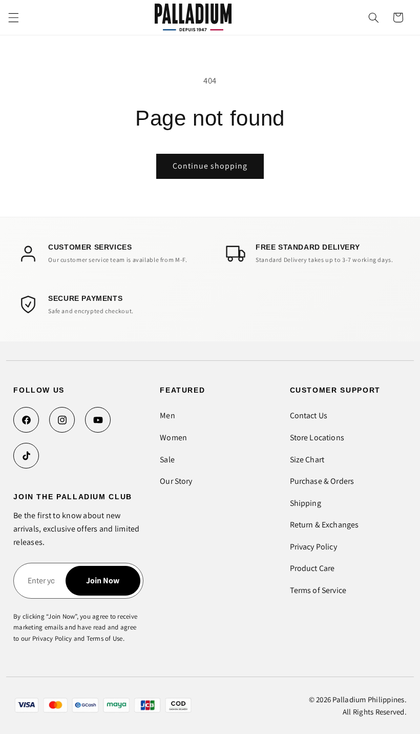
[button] (13, 17)
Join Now (102, 580)
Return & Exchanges (324, 524)
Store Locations (317, 437)
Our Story (176, 481)
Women (173, 437)
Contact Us (309, 415)
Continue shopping (210, 165)
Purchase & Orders (322, 481)
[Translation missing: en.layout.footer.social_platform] (26, 420)
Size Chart (307, 459)
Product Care (312, 568)
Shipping (305, 503)
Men (167, 415)
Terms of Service (318, 590)
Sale (167, 459)
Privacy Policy (313, 546)
